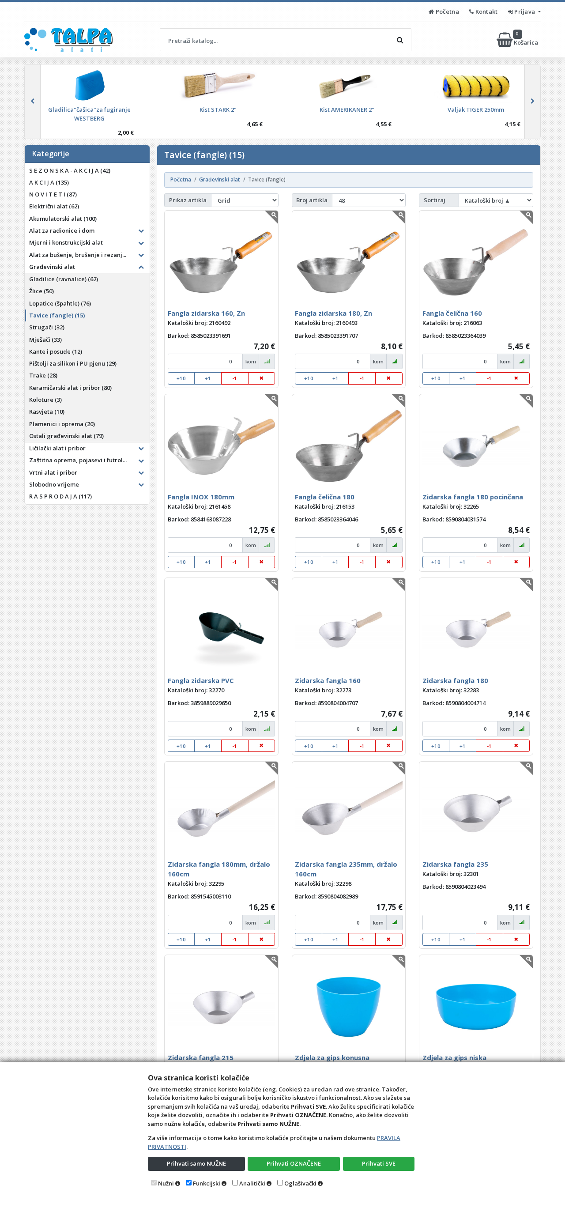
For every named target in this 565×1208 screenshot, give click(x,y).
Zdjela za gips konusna (332, 1057)
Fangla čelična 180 (324, 496)
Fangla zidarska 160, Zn (206, 313)
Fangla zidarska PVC (201, 680)
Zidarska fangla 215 (201, 1057)
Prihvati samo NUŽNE (196, 1163)
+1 (208, 378)
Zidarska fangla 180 (455, 680)
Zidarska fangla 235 (455, 864)
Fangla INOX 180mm (201, 496)
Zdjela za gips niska (454, 1057)
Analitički (252, 1183)
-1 (234, 378)
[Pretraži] (400, 40)
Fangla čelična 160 (452, 313)
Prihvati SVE (379, 1163)
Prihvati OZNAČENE (294, 1163)
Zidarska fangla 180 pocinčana (472, 496)
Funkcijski (206, 1183)
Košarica (526, 39)
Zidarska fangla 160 (328, 680)
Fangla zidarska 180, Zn (333, 313)
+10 (181, 378)
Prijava (525, 11)
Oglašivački (300, 1183)
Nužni (166, 1183)
